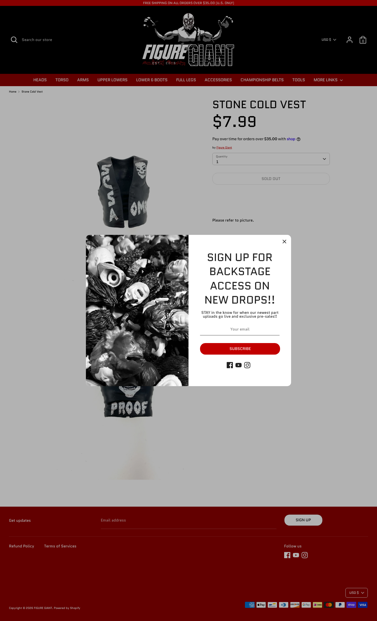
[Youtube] (238, 365)
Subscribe (240, 349)
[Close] (284, 241)
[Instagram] (247, 365)
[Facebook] (230, 365)
